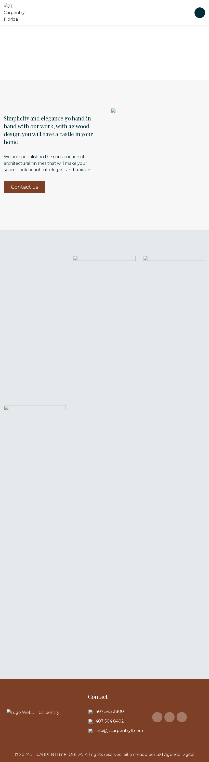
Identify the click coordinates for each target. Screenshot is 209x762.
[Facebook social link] (157, 717)
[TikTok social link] (182, 717)
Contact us (24, 187)
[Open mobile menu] (200, 13)
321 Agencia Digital (175, 754)
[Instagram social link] (169, 717)
